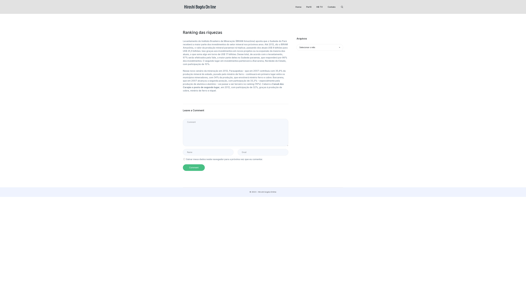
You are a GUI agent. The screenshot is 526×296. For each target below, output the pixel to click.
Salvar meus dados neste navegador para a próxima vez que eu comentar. (224, 159)
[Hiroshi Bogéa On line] (200, 6)
